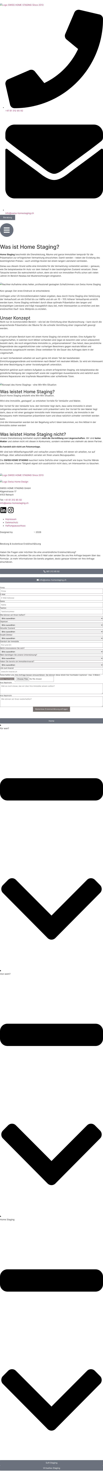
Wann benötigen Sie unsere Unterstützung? (18, 655)
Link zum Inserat (7, 668)
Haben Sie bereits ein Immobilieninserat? (17, 661)
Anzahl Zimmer (6, 635)
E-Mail (2, 594)
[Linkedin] (3, 510)
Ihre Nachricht (6, 682)
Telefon (3, 608)
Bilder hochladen (7, 679)
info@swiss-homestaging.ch (14, 503)
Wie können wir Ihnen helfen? (12, 615)
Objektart (4, 621)
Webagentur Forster (23, 532)
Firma (2, 588)
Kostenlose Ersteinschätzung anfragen (51, 709)
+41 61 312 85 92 (13, 499)
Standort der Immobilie (9, 641)
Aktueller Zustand (7, 628)
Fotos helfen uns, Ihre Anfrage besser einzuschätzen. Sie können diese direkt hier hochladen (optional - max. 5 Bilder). (50, 675)
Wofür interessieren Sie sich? (12, 648)
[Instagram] (10, 510)
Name (2, 601)
